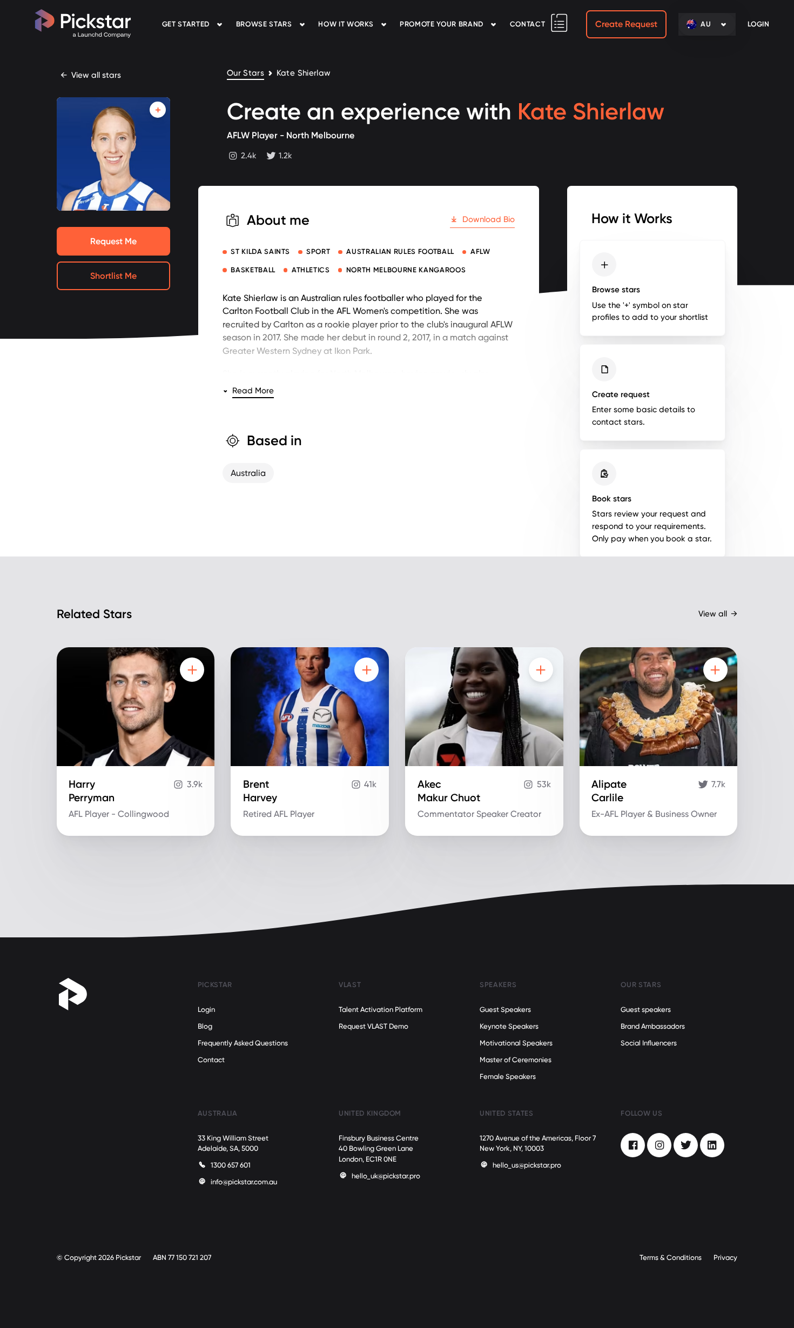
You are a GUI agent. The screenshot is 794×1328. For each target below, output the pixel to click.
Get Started (186, 24)
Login (206, 1009)
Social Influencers (649, 1043)
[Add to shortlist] (158, 110)
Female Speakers (508, 1076)
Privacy (725, 1257)
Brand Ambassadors (653, 1026)
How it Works (345, 24)
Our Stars (245, 73)
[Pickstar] (83, 23)
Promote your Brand (441, 24)
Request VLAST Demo (373, 1026)
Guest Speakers (505, 1009)
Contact (528, 24)
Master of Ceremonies (515, 1060)
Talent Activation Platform (380, 1009)
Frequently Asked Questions (243, 1043)
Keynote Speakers (509, 1026)
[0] (559, 23)
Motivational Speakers (516, 1043)
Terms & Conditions (671, 1257)
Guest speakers (646, 1009)
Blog (205, 1026)
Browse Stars (264, 24)
